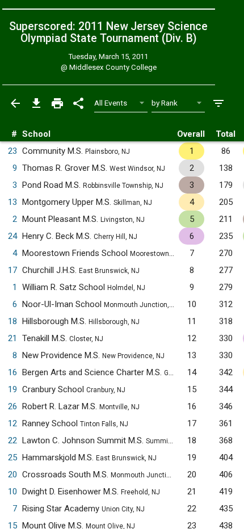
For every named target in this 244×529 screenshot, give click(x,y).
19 (12, 389)
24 (12, 236)
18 (12, 321)
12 (12, 423)
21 (12, 338)
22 (12, 440)
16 (12, 372)
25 (12, 457)
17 (12, 270)
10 (12, 491)
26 (12, 406)
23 (12, 151)
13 (12, 202)
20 (12, 474)
